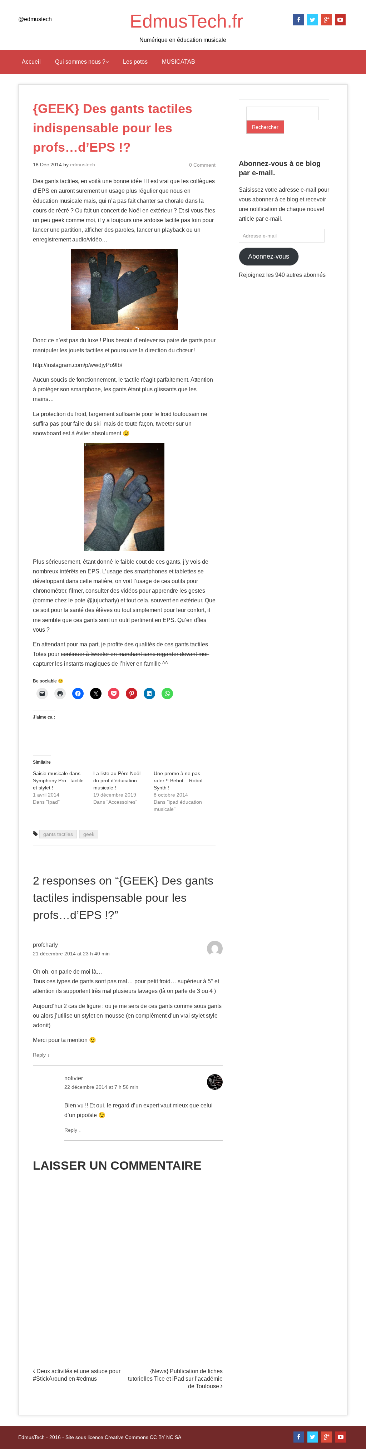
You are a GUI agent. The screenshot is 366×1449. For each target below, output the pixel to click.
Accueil (31, 62)
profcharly (45, 945)
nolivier (73, 1078)
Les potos (135, 62)
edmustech (82, 164)
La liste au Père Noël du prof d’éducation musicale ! (116, 780)
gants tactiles (58, 834)
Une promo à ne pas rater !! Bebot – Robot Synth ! (178, 780)
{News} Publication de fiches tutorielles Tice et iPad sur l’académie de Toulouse (175, 1378)
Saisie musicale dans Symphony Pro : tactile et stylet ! (58, 780)
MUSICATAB (178, 62)
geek (88, 834)
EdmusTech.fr (186, 21)
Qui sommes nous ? (80, 62)
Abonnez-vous (268, 256)
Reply (41, 1055)
